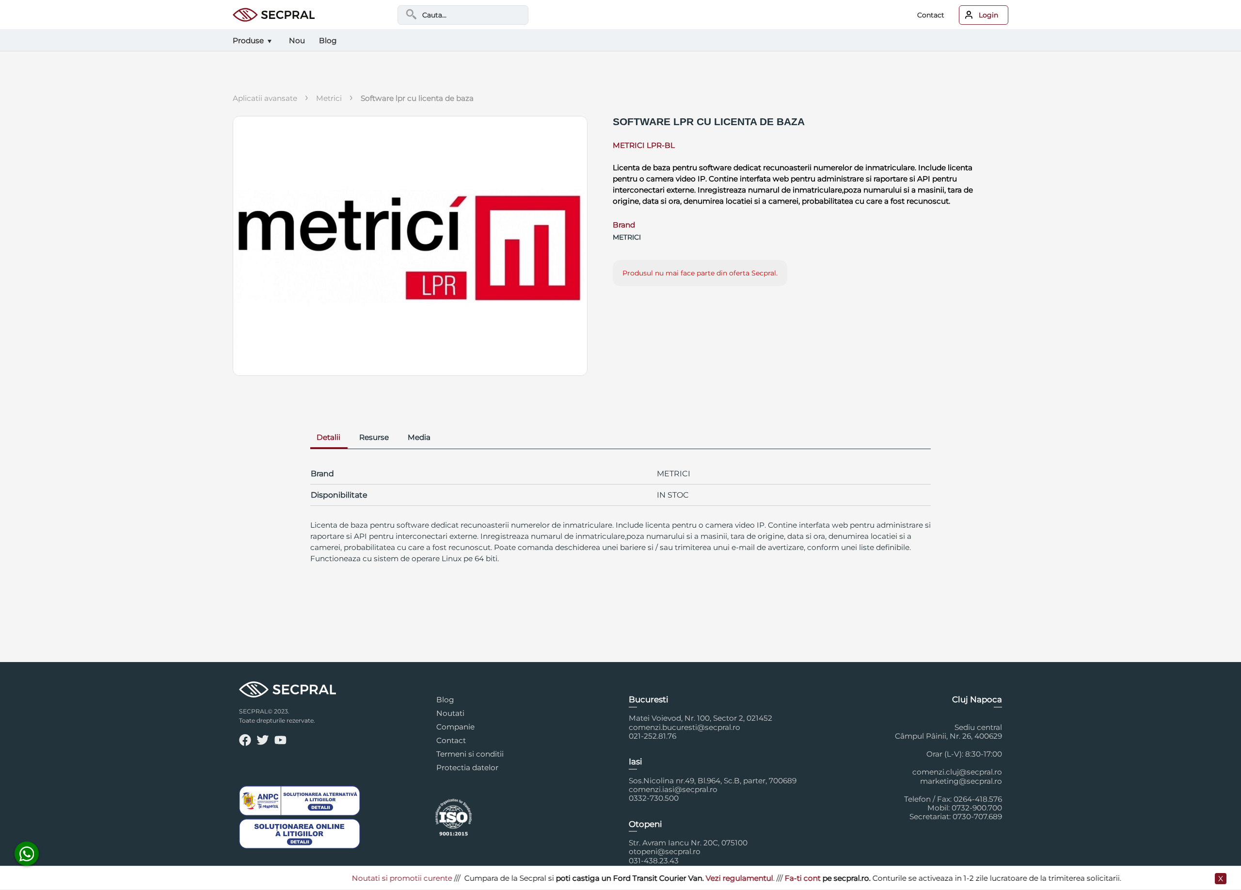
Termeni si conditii (470, 754)
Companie (455, 726)
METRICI (329, 98)
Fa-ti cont (777, 878)
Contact (930, 15)
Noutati (450, 713)
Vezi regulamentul (714, 878)
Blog (445, 699)
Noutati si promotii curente (376, 878)
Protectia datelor (467, 767)
